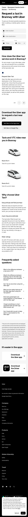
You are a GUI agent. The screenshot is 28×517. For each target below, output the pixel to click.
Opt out (17, 513)
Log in (15, 2)
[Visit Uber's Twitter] (14, 486)
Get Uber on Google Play (11, 128)
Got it (23, 513)
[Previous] (19, 103)
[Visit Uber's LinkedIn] (3, 486)
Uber (3, 2)
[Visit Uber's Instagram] (10, 486)
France (4, 7)
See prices (7, 48)
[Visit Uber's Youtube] (6, 486)
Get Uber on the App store (11, 123)
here (19, 508)
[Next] (24, 103)
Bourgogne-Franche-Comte (16, 7)
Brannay (4, 9)
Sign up (21, 2)
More (3, 24)
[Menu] (25, 2)
